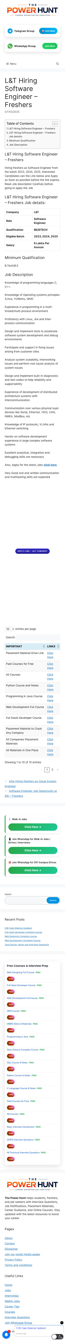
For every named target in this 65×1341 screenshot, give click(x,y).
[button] (57, 64)
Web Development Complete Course (23, 940)
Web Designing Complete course (21, 936)
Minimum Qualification (22, 140)
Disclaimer (11, 1248)
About (8, 1238)
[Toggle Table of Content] (53, 124)
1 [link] (47, 769)
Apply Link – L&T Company (32, 551)
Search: (10, 637)
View (11, 979)
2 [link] (52, 769)
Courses (10, 1312)
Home (8, 1285)
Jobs (8, 1290)
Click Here (31, 826)
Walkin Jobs (12, 1301)
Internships (12, 1295)
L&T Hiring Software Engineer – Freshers (32, 128)
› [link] (57, 769)
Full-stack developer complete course (23, 932)
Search (8, 894)
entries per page (25, 628)
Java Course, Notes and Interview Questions (27, 944)
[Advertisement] (32, 516)
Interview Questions (17, 1317)
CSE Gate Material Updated (18, 928)
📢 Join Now (48, 31)
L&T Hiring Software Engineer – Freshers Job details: (32, 134)
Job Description (18, 144)
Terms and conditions (18, 1265)
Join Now (50, 46)
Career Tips (12, 1306)
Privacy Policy (13, 1259)
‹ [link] (41, 769)
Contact (10, 1243)
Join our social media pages (22, 1254)
